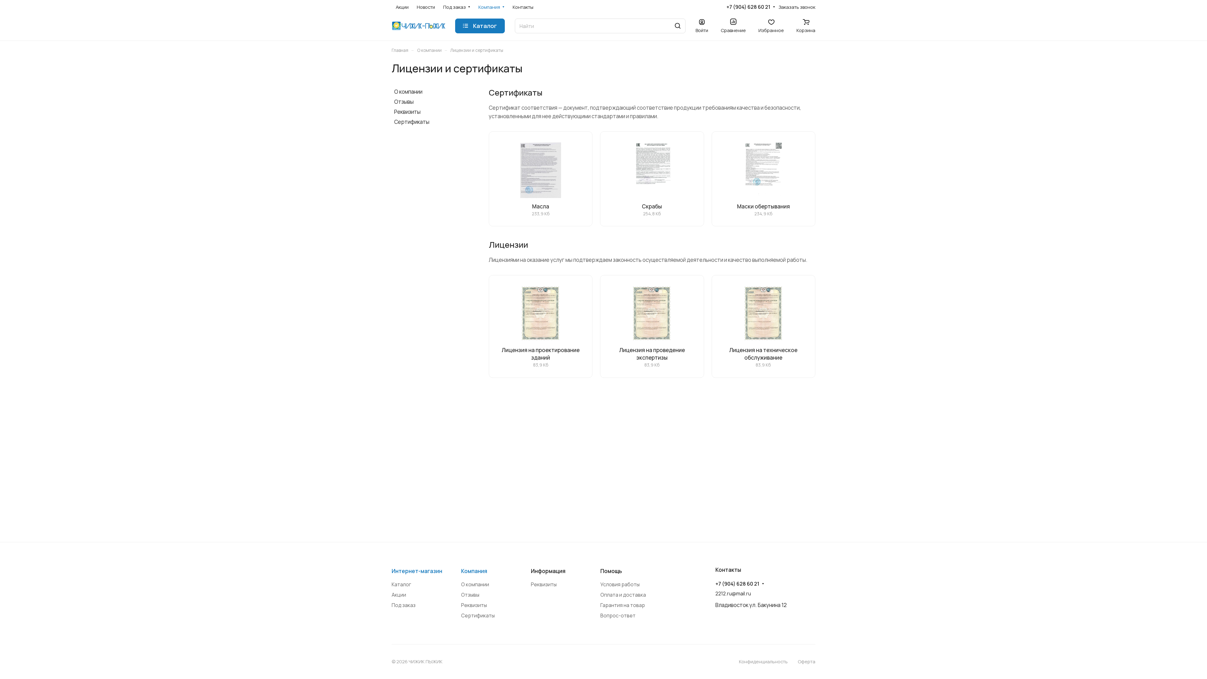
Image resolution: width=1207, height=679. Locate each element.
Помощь (611, 571)
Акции (399, 594)
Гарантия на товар (622, 605)
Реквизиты (407, 111)
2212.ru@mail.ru (733, 593)
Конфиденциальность (763, 661)
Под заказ (404, 605)
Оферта (806, 661)
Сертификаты (411, 121)
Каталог (401, 584)
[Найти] (678, 26)
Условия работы (620, 584)
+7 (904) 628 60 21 (748, 7)
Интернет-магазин (417, 571)
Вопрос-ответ (618, 615)
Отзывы (404, 101)
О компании (408, 91)
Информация (548, 571)
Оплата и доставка (623, 594)
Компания (474, 571)
